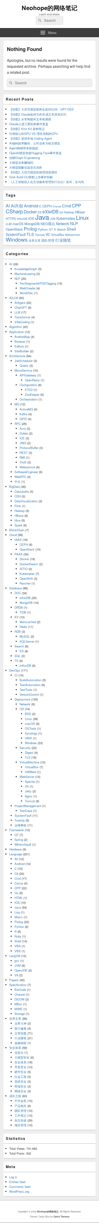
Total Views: (17, 1148)
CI (16, 675)
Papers (14, 980)
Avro (23, 428)
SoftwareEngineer (26, 472)
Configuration (28, 385)
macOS (17, 223)
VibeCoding (22, 322)
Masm (19, 917)
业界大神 (20, 1023)
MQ (17, 404)
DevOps (14, 670)
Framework (16, 830)
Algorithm (15, 327)
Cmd (66, 206)
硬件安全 (20, 1072)
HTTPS (11, 218)
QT (51, 229)
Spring (19, 839)
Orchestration (29, 399)
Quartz (24, 365)
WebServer (27, 776)
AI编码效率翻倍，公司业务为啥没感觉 (34, 143)
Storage (20, 1013)
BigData (14, 486)
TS (16, 660)
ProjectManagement (28, 806)
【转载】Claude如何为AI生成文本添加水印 (37, 114)
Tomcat (40, 234)
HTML (19, 897)
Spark (18, 525)
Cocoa (19, 883)
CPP (76, 205)
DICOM (19, 999)
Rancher (25, 583)
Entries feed (17, 1182)
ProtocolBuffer (29, 448)
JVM (52, 218)
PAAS (19, 554)
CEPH (47, 206)
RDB (18, 631)
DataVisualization (26, 501)
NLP (74, 223)
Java (42, 217)
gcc (17, 960)
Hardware (15, 849)
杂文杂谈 (20, 1120)
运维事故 (20, 825)
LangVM (14, 956)
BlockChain (16, 530)
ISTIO (24, 569)
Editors (19, 346)
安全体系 (15, 1047)
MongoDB (32, 223)
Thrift (23, 462)
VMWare (30, 772)
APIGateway (28, 375)
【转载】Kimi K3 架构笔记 (27, 129)
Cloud (13, 535)
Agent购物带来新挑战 (23, 148)
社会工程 (20, 1076)
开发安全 (20, 1067)
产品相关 (20, 1106)
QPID (23, 419)
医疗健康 (20, 1028)
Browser (20, 341)
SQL (17, 656)
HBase (80, 212)
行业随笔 (63, 240)
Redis (23, 626)
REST (24, 452)
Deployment (22, 699)
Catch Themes (61, 1216)
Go (61, 212)
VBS (18, 951)
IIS (27, 786)
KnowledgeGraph (26, 269)
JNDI (23, 443)
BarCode (20, 989)
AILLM (13, 298)
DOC (18, 593)
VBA (18, 946)
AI (8, 205)
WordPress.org (19, 1191)
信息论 (19, 1052)
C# (16, 873)
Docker (30, 212)
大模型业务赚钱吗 (21, 162)
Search (61, 229)
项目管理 (20, 1125)
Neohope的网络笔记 (49, 7)
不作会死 (20, 1101)
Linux (82, 217)
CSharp (14, 211)
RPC (18, 423)
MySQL (25, 636)
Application (16, 332)
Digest (29, 752)
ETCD (29, 389)
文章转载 (20, 1033)
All (16, 859)
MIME (19, 1009)
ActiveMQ (26, 409)
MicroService (23, 370)
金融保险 (20, 1043)
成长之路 (15, 1096)
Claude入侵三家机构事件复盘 (28, 124)
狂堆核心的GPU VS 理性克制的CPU (33, 133)
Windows (17, 239)
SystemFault (16, 234)
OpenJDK (21, 970)
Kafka (23, 414)
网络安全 (20, 1091)
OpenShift (26, 578)
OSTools (30, 728)
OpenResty (32, 380)
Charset (56, 206)
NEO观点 (48, 223)
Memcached (28, 622)
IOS (31, 218)
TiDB (23, 612)
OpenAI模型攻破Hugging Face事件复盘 (35, 153)
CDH (18, 496)
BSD (28, 714)
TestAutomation (30, 685)
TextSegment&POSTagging (38, 283)
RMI (22, 457)
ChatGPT (21, 307)
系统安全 (20, 1081)
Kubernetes (65, 218)
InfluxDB (22, 218)
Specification (17, 985)
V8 (16, 975)
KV (17, 617)
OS (22, 709)
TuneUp (20, 820)
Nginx (28, 796)
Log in (13, 1177)
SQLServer (27, 641)
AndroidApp (22, 336)
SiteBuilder (22, 351)
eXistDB (50, 211)
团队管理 (47, 240)
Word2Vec (26, 293)
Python (43, 229)
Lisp (17, 912)
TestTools (26, 689)
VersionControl (29, 694)
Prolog (30, 228)
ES (22, 651)
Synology (31, 733)
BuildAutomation (30, 680)
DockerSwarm (29, 564)
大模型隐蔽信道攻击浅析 (25, 167)
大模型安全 (22, 1057)
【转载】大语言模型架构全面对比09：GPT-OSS (41, 109)
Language (15, 854)
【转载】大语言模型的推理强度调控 (33, 172)
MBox (18, 1004)
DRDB (19, 607)
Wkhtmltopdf (23, 844)
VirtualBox (57, 234)
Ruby (18, 936)
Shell (71, 229)
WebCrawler (27, 288)
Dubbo (24, 433)
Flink (18, 506)
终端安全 (20, 1086)
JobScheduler (24, 361)
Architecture (17, 356)
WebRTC (20, 477)
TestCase (26, 810)
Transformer (22, 317)
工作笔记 (20, 1115)
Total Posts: (17, 1153)
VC (48, 234)
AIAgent (20, 302)
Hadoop (69, 212)
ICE (22, 438)
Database (15, 588)
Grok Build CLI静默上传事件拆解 (31, 177)
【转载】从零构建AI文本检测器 (30, 119)
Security (25, 748)
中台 (17, 481)
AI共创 (17, 206)
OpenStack (14, 229)
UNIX (28, 738)
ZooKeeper (32, 394)
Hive (17, 520)
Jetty (28, 791)
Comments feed (19, 1186)
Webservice (72, 235)
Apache (30, 781)
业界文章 (35, 240)
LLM (9, 224)
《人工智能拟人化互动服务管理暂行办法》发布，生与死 (46, 182)
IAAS (18, 539)
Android (31, 206)
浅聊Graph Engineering (24, 157)
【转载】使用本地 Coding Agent (30, 138)
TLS (30, 234)
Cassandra (22, 491)
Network (62, 223)
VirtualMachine (29, 762)
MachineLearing (25, 273)
